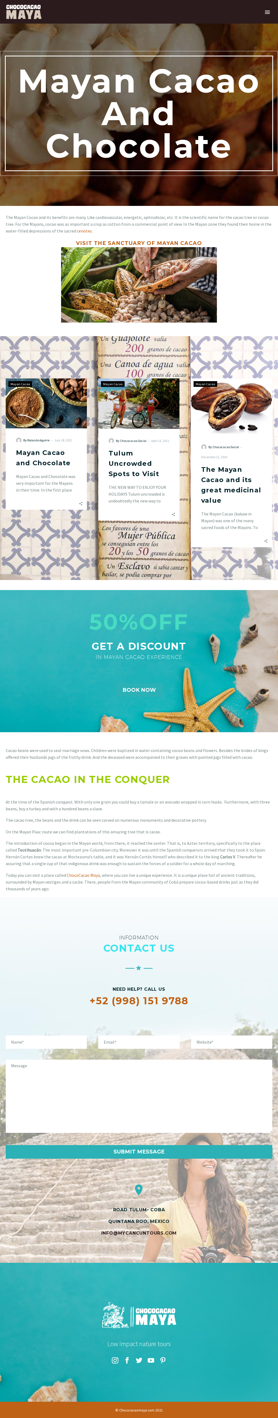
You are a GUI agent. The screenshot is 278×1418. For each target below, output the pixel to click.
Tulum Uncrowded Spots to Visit (134, 463)
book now (139, 690)
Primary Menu (267, 12)
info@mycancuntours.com (139, 1233)
